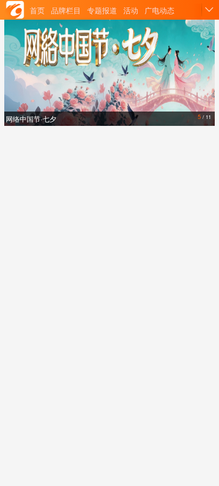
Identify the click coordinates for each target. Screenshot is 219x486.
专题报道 (102, 10)
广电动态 (159, 10)
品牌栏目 (66, 10)
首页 (37, 10)
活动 (130, 10)
